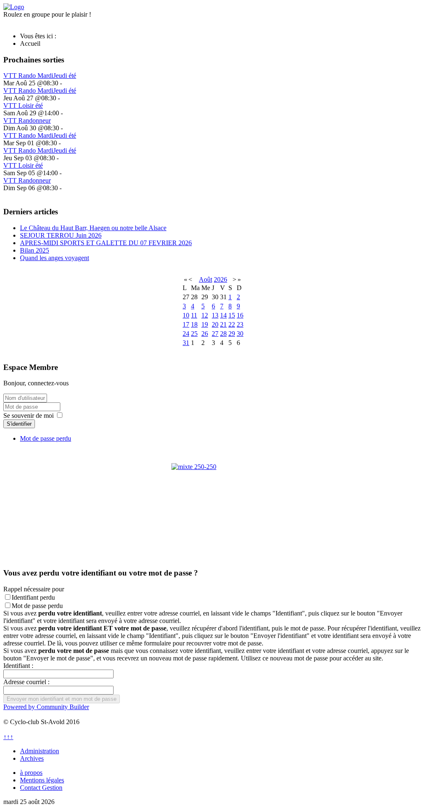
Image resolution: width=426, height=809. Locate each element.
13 (215, 315)
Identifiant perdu (33, 597)
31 (186, 342)
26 (204, 333)
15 (231, 315)
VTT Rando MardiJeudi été (39, 75)
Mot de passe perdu (45, 438)
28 (223, 333)
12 (204, 315)
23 (240, 324)
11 (194, 315)
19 (204, 324)
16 (240, 315)
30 (240, 333)
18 (194, 324)
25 (194, 333)
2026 (220, 279)
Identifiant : (18, 665)
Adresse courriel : (26, 681)
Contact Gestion (41, 787)
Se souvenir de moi (28, 415)
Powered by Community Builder (46, 706)
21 (223, 324)
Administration (39, 750)
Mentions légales (42, 780)
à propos (31, 772)
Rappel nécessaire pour (33, 589)
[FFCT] (213, 504)
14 (223, 315)
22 (231, 324)
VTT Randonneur (27, 120)
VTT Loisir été (23, 105)
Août (205, 279)
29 (231, 333)
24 (186, 333)
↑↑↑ (8, 736)
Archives (32, 758)
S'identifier (19, 424)
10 (186, 315)
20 (215, 324)
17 (186, 324)
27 (215, 333)
